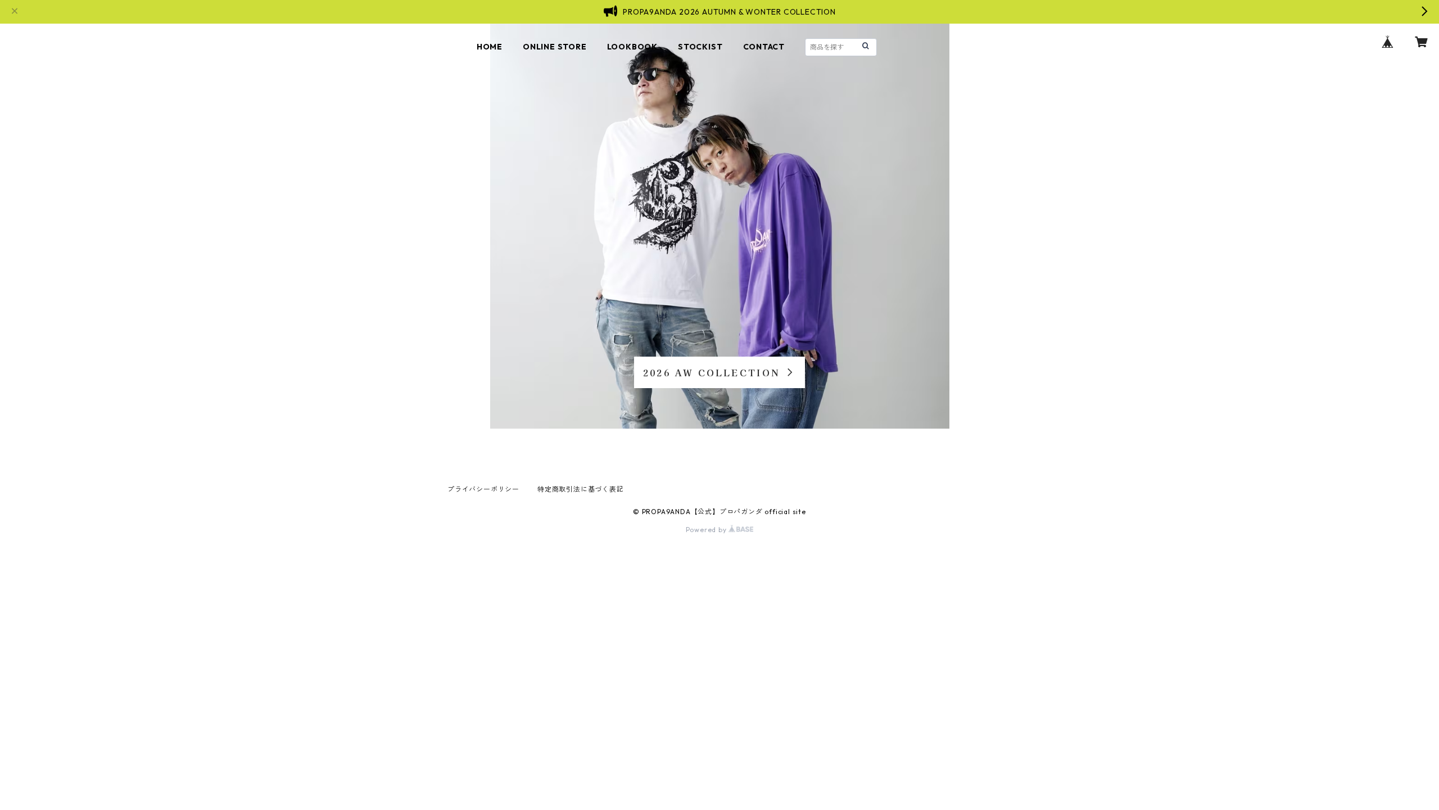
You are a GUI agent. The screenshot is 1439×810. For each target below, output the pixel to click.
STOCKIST (700, 47)
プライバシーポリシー (483, 489)
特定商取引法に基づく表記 (580, 489)
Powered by (707, 529)
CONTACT (764, 47)
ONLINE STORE (555, 47)
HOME (490, 47)
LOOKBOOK (632, 47)
